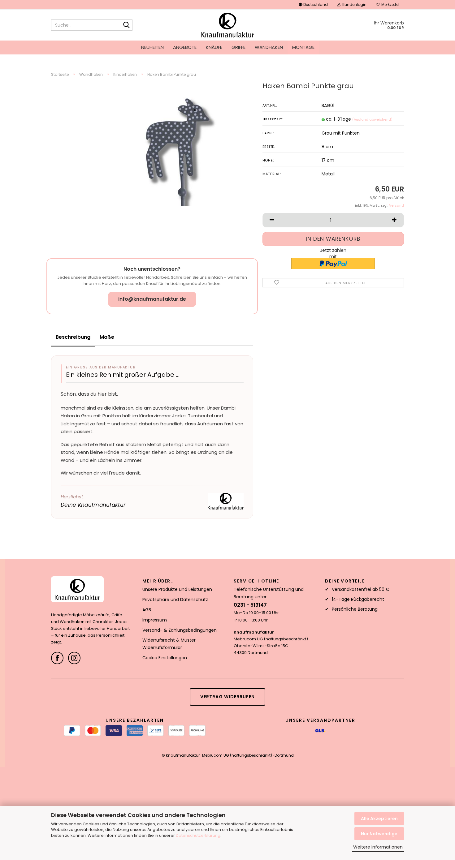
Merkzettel (389, 4)
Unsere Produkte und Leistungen (177, 589)
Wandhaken (269, 47)
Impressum (154, 620)
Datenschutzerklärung (198, 835)
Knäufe (214, 47)
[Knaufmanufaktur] (228, 25)
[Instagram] (74, 658)
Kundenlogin (353, 4)
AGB (146, 610)
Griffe (238, 47)
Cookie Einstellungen (164, 658)
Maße (107, 337)
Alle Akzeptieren (379, 818)
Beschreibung (73, 337)
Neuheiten (152, 47)
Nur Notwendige (379, 834)
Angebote (185, 47)
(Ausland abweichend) (372, 119)
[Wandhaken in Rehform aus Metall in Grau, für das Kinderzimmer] (167, 151)
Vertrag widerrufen (227, 697)
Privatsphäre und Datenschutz (175, 599)
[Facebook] (57, 658)
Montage (303, 47)
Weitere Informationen (378, 847)
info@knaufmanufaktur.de (152, 299)
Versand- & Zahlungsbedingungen (179, 630)
